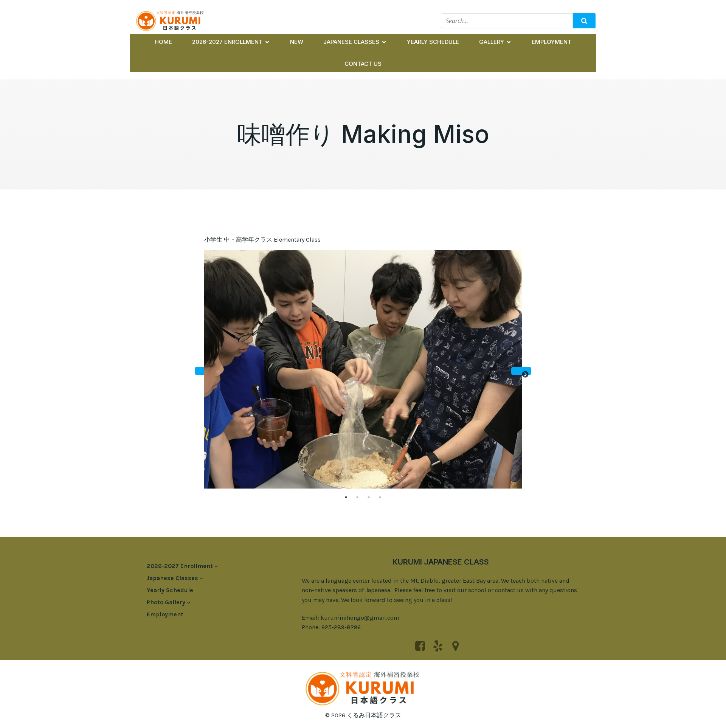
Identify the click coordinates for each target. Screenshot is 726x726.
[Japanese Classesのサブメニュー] (201, 578)
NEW (296, 41)
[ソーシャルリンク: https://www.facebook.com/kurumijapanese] (423, 646)
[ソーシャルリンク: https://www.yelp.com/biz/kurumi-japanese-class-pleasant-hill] (441, 646)
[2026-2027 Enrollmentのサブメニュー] (216, 566)
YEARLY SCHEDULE (433, 41)
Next (521, 371)
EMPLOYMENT (551, 41)
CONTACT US (363, 63)
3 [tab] (368, 497)
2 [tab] (357, 497)
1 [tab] (346, 497)
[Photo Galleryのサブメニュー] (189, 602)
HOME (163, 41)
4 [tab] (380, 497)
